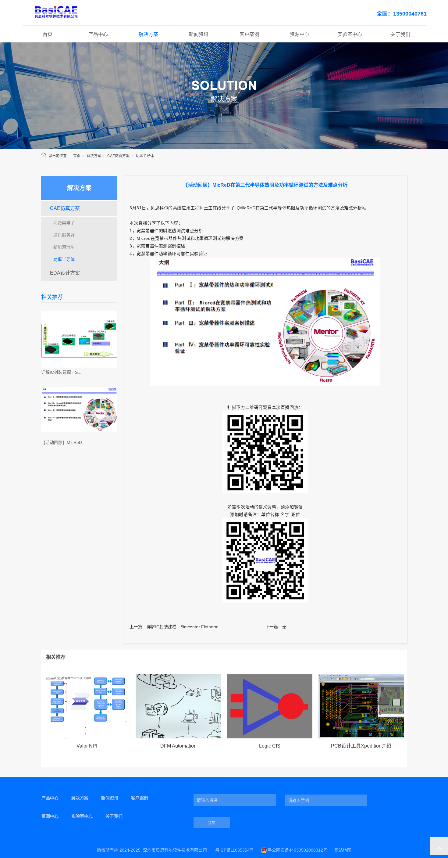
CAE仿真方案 (118, 156)
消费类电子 (64, 222)
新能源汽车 (64, 247)
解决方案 (148, 34)
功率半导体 (145, 156)
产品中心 (98, 34)
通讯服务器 (64, 235)
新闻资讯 (198, 34)
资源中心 (299, 34)
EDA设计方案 (65, 273)
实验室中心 (350, 34)
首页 (47, 34)
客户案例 (249, 34)
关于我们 (400, 34)
